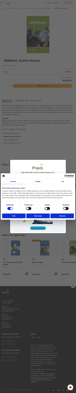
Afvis (14, 216)
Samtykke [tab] (13, 181)
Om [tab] (63, 181)
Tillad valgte (38, 216)
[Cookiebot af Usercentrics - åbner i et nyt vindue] (66, 176)
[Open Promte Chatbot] (70, 387)
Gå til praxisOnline (38, 228)
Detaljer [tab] (38, 181)
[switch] (28, 208)
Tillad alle (62, 216)
